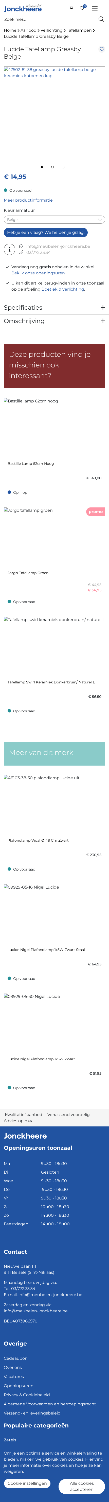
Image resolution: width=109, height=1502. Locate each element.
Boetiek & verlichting (63, 289)
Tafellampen (80, 30)
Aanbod (29, 30)
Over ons (13, 1367)
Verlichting (52, 30)
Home (10, 30)
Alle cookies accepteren (82, 1486)
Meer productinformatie (28, 200)
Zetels (10, 1440)
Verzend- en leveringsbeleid (32, 1413)
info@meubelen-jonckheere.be (58, 246)
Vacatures (14, 1376)
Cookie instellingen (27, 1483)
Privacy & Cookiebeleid (27, 1394)
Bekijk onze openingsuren (38, 273)
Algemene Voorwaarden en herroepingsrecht (50, 1404)
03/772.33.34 (38, 252)
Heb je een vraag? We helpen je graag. (45, 232)
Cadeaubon (16, 1358)
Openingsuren (18, 1385)
